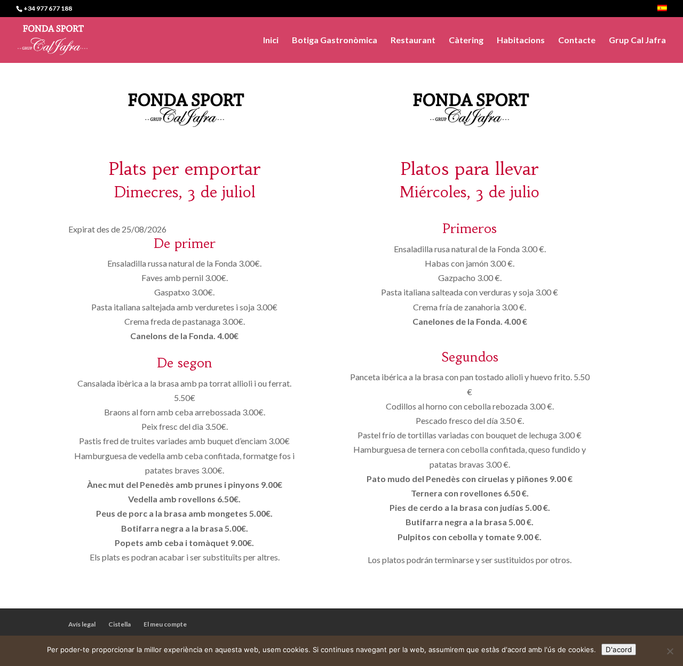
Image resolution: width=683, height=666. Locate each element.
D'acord (619, 649)
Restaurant (413, 40)
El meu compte (165, 624)
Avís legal (82, 624)
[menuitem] (662, 11)
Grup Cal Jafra (637, 40)
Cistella (119, 624)
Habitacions (521, 40)
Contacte (576, 40)
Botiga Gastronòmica (334, 40)
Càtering (466, 40)
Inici (271, 40)
